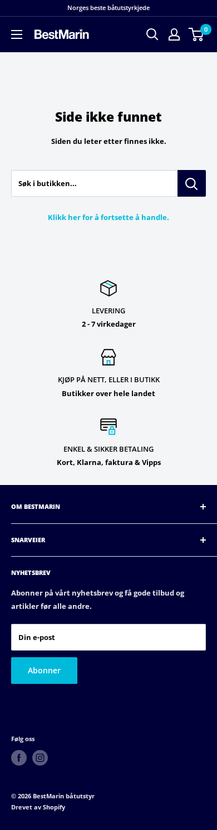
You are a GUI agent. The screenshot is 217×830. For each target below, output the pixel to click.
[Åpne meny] (16, 34)
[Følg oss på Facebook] (19, 758)
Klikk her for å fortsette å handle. (108, 217)
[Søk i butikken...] (191, 183)
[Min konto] (174, 34)
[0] (197, 34)
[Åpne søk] (152, 34)
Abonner (44, 670)
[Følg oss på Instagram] (40, 758)
